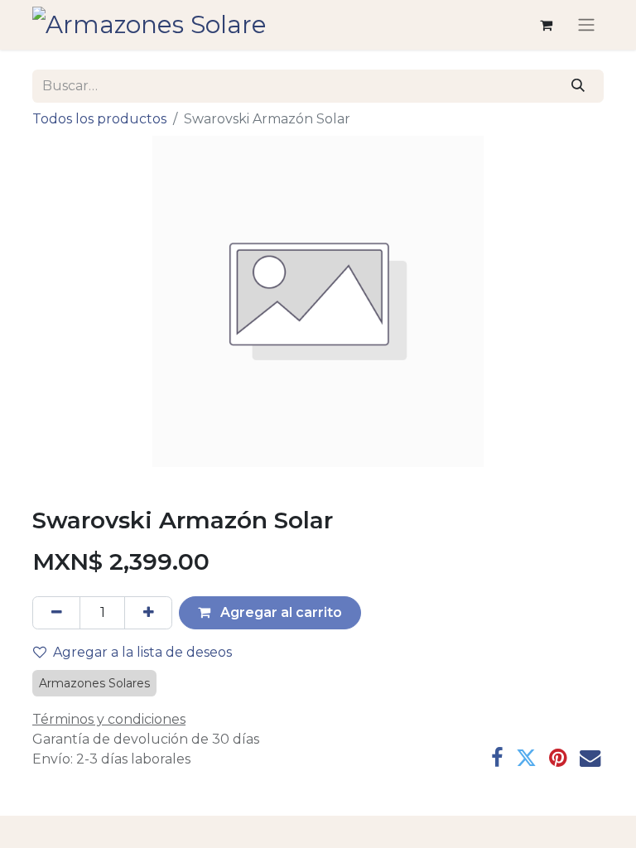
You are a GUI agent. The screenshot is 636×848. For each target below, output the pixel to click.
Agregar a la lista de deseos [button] (142, 652)
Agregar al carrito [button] (279, 612)
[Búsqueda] (578, 86)
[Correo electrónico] (590, 758)
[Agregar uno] (148, 612)
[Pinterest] (558, 758)
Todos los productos (99, 119)
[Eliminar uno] (56, 612)
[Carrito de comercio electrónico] (545, 24)
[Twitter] (526, 758)
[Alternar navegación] (586, 25)
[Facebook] (497, 758)
